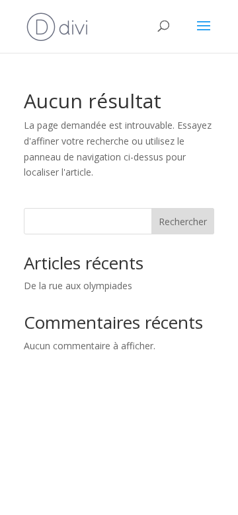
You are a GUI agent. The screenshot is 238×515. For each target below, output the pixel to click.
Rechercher (183, 221)
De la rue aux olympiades (78, 285)
